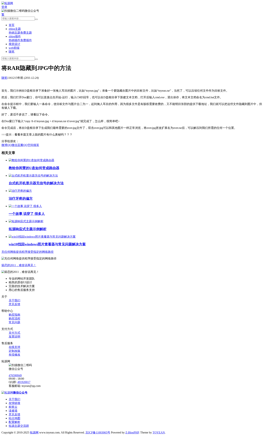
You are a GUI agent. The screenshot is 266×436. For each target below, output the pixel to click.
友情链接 (14, 403)
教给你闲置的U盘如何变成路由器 (34, 168)
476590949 (15, 375)
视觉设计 (14, 44)
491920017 (23, 382)
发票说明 (14, 336)
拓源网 (34, 432)
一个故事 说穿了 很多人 (27, 214)
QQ (9, 145)
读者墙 (13, 410)
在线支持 (14, 347)
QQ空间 (28, 145)
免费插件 (26, 40)
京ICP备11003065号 (97, 432)
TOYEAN (159, 432)
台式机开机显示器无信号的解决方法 (36, 183)
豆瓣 (20, 145)
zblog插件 (15, 36)
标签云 (13, 406)
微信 (14, 145)
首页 (11, 25)
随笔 (11, 51)
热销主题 (14, 32)
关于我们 (14, 300)
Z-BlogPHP (132, 432)
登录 (4, 6)
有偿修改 (14, 354)
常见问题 (14, 322)
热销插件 (14, 40)
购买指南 (14, 314)
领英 (36, 145)
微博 (4, 145)
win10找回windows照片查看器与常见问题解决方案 (47, 244)
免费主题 (26, 32)
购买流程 (14, 318)
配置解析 (14, 422)
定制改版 (14, 350)
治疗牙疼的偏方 (21, 198)
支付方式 (14, 332)
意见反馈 (14, 304)
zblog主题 (15, 28)
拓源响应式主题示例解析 (28, 229)
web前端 (14, 47)
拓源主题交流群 (19, 425)
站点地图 (14, 418)
